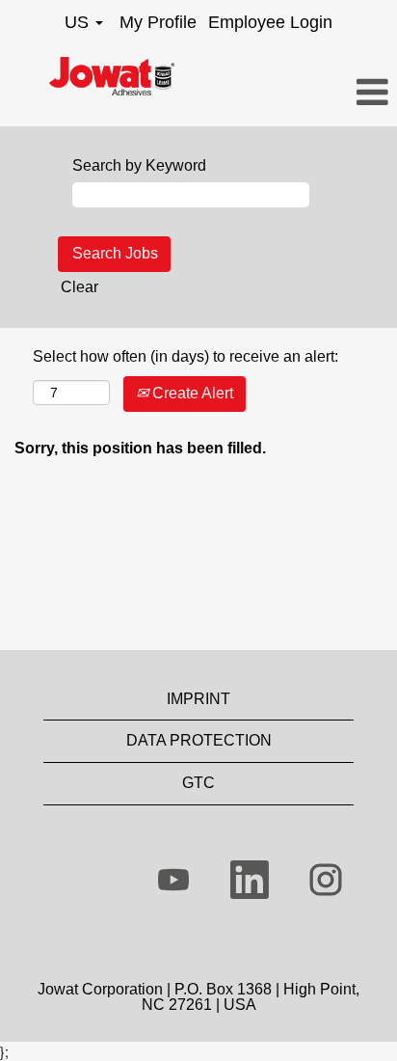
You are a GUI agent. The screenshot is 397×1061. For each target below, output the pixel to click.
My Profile (158, 22)
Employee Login (270, 22)
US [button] (79, 22)
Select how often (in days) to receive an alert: (185, 356)
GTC (198, 783)
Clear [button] (79, 287)
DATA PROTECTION (199, 740)
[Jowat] (112, 76)
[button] (331, 94)
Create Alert (190, 393)
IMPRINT (198, 699)
